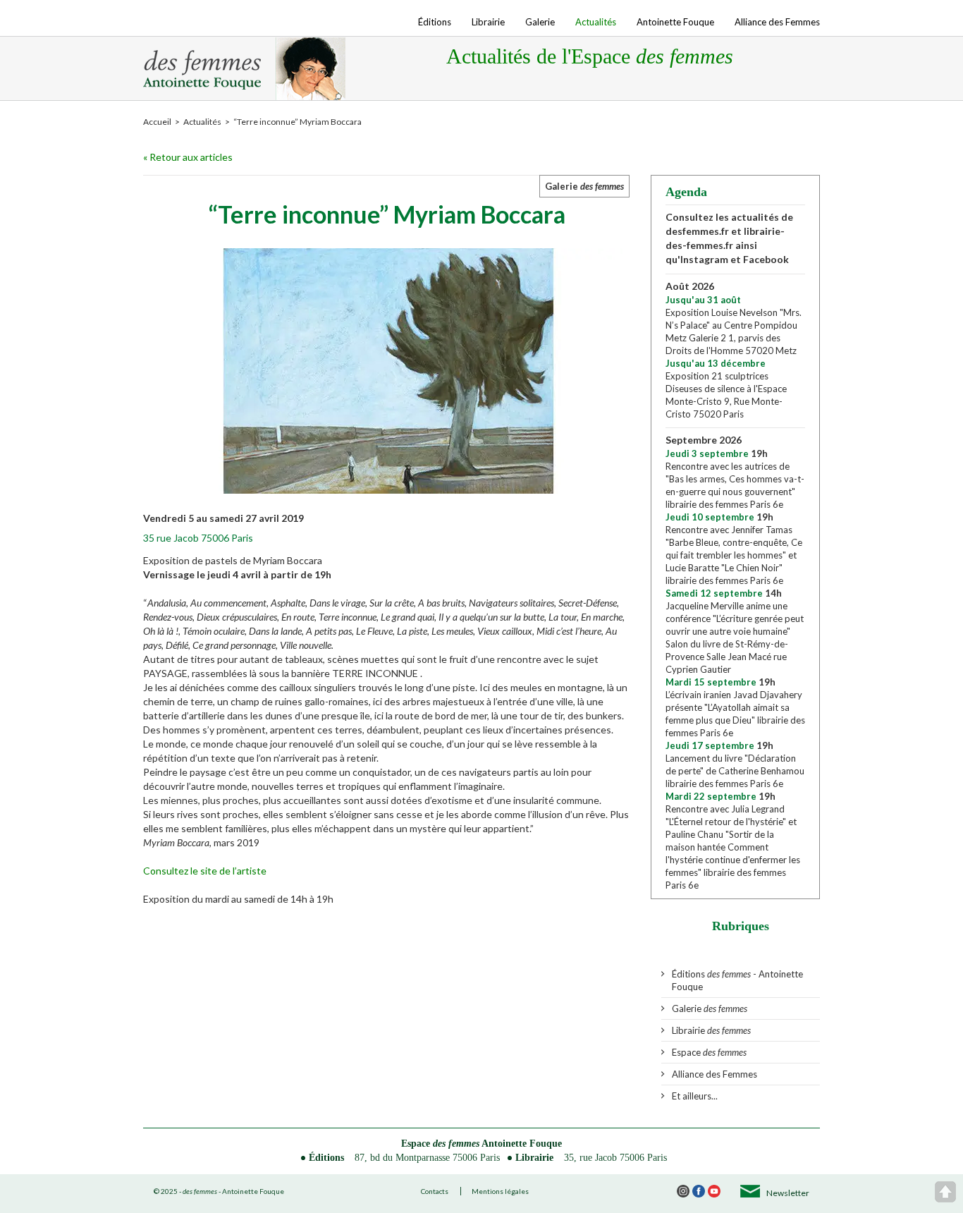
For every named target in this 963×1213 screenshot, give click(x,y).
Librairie (488, 22)
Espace (709, 1052)
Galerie (540, 22)
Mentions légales (500, 1191)
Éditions (434, 22)
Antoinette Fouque (675, 22)
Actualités (595, 22)
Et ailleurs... (695, 1096)
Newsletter (787, 1193)
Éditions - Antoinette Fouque (737, 980)
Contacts (434, 1191)
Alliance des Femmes (777, 22)
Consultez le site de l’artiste (204, 871)
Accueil (157, 121)
